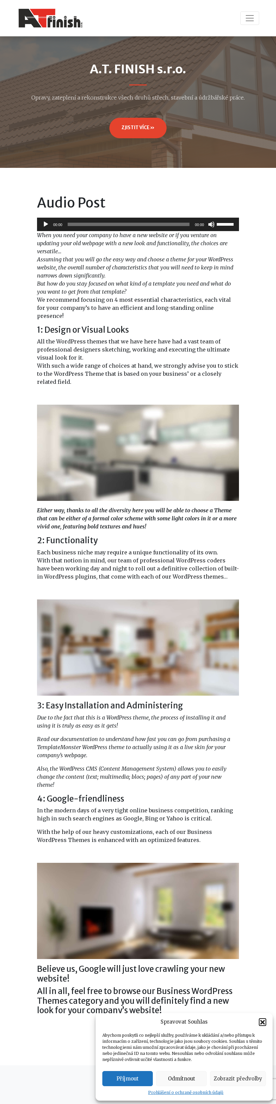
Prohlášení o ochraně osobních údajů (185, 1092)
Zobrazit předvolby (238, 1078)
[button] (262, 1022)
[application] (138, 224)
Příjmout (127, 1078)
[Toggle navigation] (249, 18)
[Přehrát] (45, 224)
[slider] (226, 224)
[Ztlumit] (211, 224)
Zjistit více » (138, 128)
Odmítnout (181, 1078)
